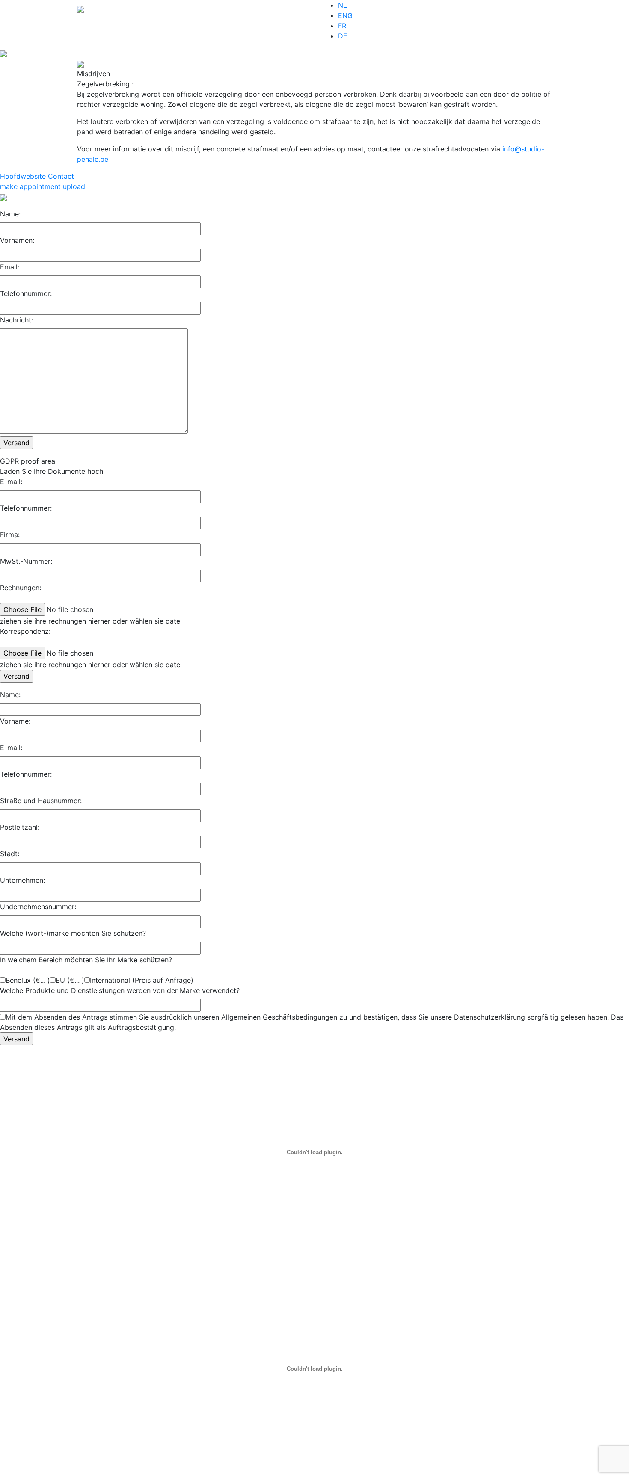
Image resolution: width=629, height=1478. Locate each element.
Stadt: (9, 853)
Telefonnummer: (26, 293)
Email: (9, 267)
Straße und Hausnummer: (41, 800)
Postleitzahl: (19, 827)
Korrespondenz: (25, 631)
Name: (10, 214)
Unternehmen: (22, 880)
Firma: (10, 534)
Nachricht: (16, 320)
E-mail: (11, 481)
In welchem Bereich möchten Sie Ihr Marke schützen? (86, 959)
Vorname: (15, 721)
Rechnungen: (20, 587)
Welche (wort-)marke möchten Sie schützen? (73, 933)
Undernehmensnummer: (38, 906)
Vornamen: (17, 240)
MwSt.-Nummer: (26, 561)
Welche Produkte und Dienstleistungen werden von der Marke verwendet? (120, 990)
